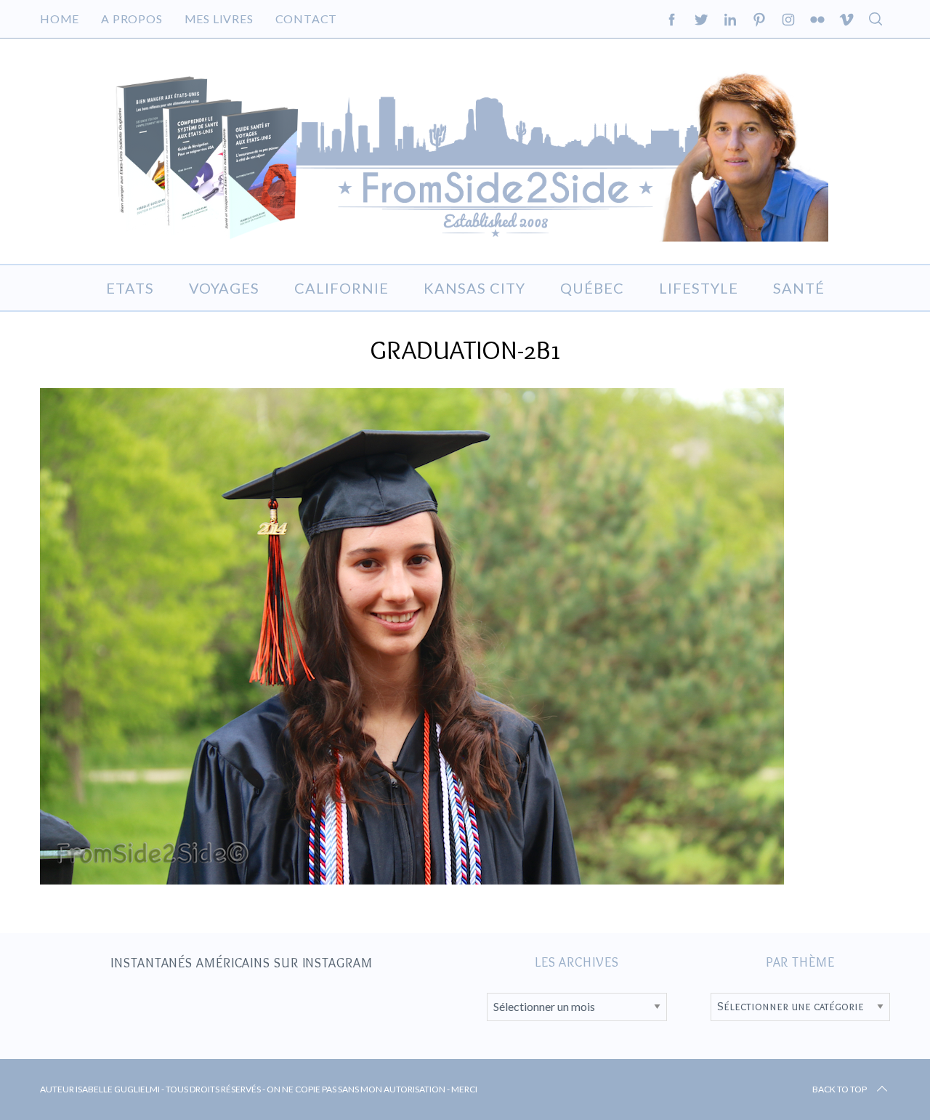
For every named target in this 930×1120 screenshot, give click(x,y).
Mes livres (219, 18)
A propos (131, 18)
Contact (306, 18)
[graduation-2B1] (412, 879)
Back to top (839, 1089)
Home (59, 18)
